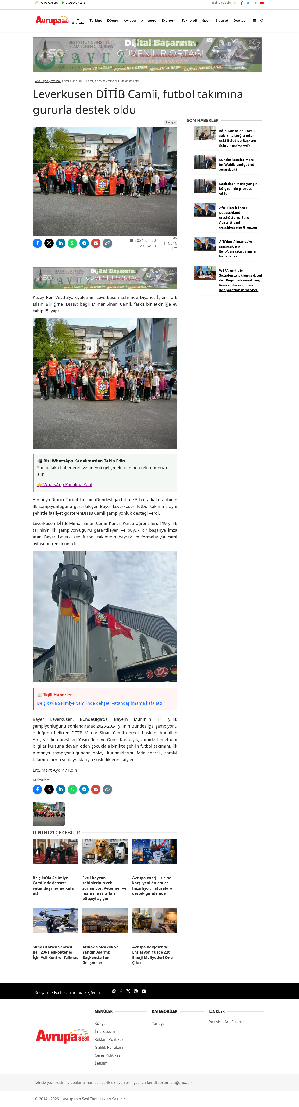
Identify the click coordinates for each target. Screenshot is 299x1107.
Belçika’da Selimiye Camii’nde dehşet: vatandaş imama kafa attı (99, 703)
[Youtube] (262, 2)
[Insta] (255, 2)
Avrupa (130, 20)
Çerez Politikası (108, 1055)
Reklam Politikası (110, 1039)
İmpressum (105, 1031)
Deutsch (240, 20)
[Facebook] (242, 2)
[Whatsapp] (235, 2)
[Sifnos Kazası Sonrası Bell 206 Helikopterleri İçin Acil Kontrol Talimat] (55, 924)
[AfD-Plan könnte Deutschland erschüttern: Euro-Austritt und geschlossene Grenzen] (205, 209)
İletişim (101, 1063)
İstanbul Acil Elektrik (227, 1021)
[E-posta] (95, 243)
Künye (100, 1023)
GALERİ (48, 3)
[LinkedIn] (60, 243)
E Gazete (78, 20)
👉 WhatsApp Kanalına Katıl (64, 484)
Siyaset (221, 20)
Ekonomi (169, 20)
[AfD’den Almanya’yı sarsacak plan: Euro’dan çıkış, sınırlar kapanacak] (205, 243)
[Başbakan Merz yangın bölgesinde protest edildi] (205, 185)
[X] (248, 2)
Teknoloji (189, 20)
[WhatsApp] (72, 243)
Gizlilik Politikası (109, 1047)
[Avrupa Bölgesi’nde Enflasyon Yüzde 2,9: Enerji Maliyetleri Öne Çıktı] (154, 924)
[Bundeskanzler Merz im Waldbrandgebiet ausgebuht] (205, 161)
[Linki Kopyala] (107, 243)
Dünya (112, 20)
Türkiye (95, 20)
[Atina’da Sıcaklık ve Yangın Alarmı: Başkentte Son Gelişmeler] (105, 924)
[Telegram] (84, 243)
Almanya (149, 20)
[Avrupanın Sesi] (52, 19)
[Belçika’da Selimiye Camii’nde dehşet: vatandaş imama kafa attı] (55, 855)
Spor (206, 20)
